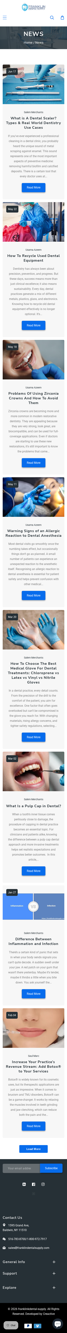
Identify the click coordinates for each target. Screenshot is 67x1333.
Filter (16, 64)
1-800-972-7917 (37, 1239)
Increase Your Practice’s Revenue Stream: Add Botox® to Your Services (33, 1067)
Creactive (49, 1314)
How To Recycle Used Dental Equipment (33, 258)
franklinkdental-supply (32, 1309)
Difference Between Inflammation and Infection (33, 941)
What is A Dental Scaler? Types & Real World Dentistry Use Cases (33, 123)
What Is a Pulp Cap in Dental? (33, 806)
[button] (54, 17)
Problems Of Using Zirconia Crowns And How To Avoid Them (33, 398)
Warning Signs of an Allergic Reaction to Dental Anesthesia (34, 533)
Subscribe (51, 1168)
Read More (33, 187)
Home (28, 42)
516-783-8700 (17, 1239)
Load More (33, 1148)
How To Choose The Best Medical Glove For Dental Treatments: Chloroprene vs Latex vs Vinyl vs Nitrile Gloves (33, 673)
